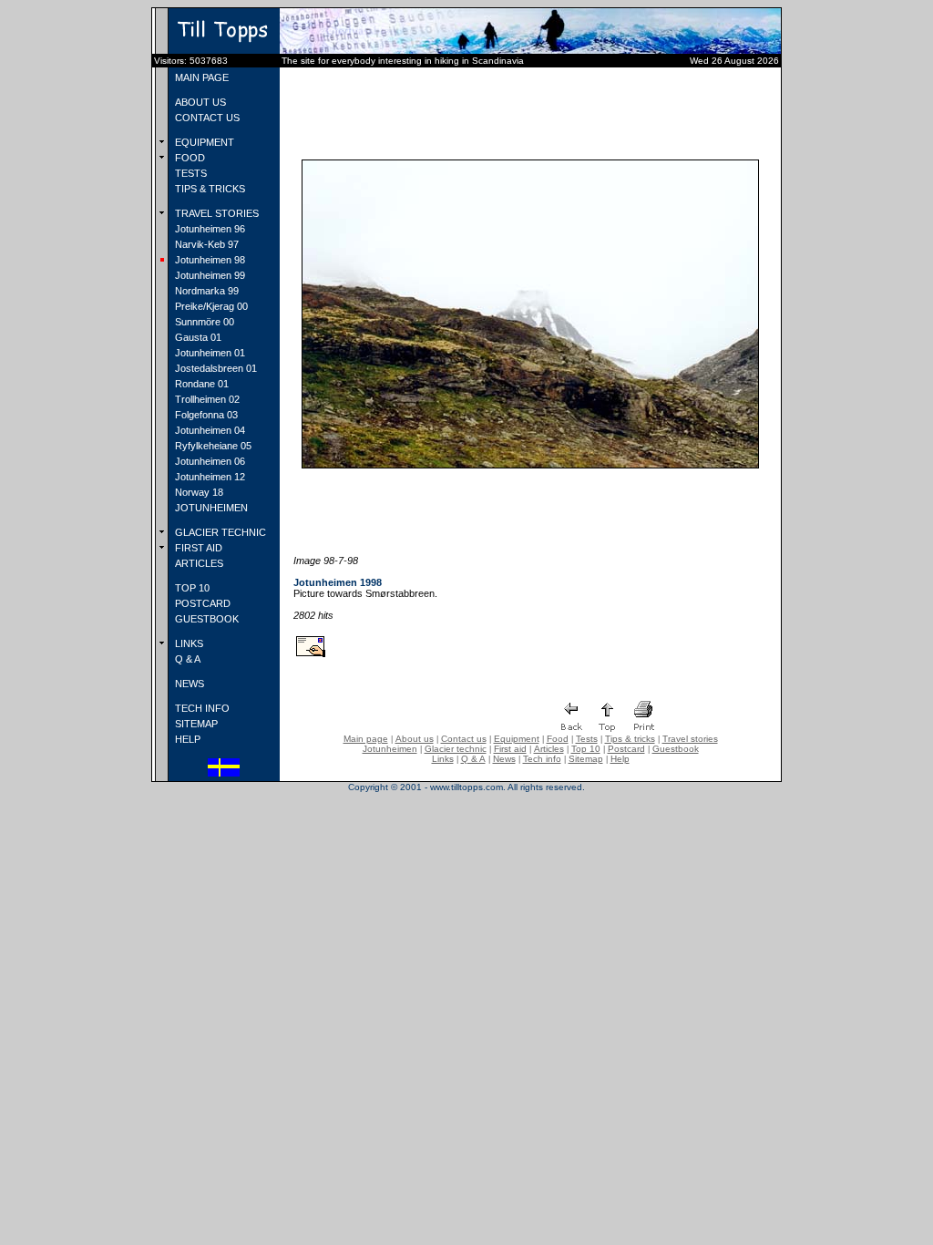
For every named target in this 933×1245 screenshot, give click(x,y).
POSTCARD (201, 603)
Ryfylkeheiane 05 (211, 445)
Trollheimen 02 (206, 399)
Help (620, 759)
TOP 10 (191, 587)
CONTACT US (206, 117)
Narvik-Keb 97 (205, 244)
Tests (587, 739)
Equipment (516, 739)
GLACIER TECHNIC (219, 532)
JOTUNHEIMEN (210, 507)
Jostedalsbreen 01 (214, 368)
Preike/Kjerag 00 (210, 306)
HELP (186, 739)
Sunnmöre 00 (203, 321)
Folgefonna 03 (205, 414)
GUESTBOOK (205, 618)
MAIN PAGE (200, 77)
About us (414, 739)
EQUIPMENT (203, 142)
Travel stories (690, 739)
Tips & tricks (630, 739)
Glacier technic (456, 749)
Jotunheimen (390, 749)
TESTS (189, 173)
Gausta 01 (196, 337)
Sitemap (586, 759)
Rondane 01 (200, 383)
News (504, 759)
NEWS (188, 683)
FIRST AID (197, 547)
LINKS (187, 643)
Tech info (542, 759)
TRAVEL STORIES (215, 213)
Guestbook (675, 749)
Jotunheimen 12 (208, 476)
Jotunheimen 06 (208, 461)
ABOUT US (199, 102)
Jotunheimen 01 (208, 352)
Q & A (186, 658)
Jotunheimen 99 (208, 275)
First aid (510, 749)
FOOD (188, 157)
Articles (549, 749)
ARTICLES (197, 563)
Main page (365, 739)
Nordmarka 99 (205, 290)
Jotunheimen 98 (208, 259)
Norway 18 (197, 492)
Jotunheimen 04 (208, 430)
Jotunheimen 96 (208, 228)
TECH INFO (201, 708)
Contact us (464, 739)
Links (443, 759)
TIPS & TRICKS (208, 188)
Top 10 (585, 749)
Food (558, 739)
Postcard (626, 749)
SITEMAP (195, 723)
